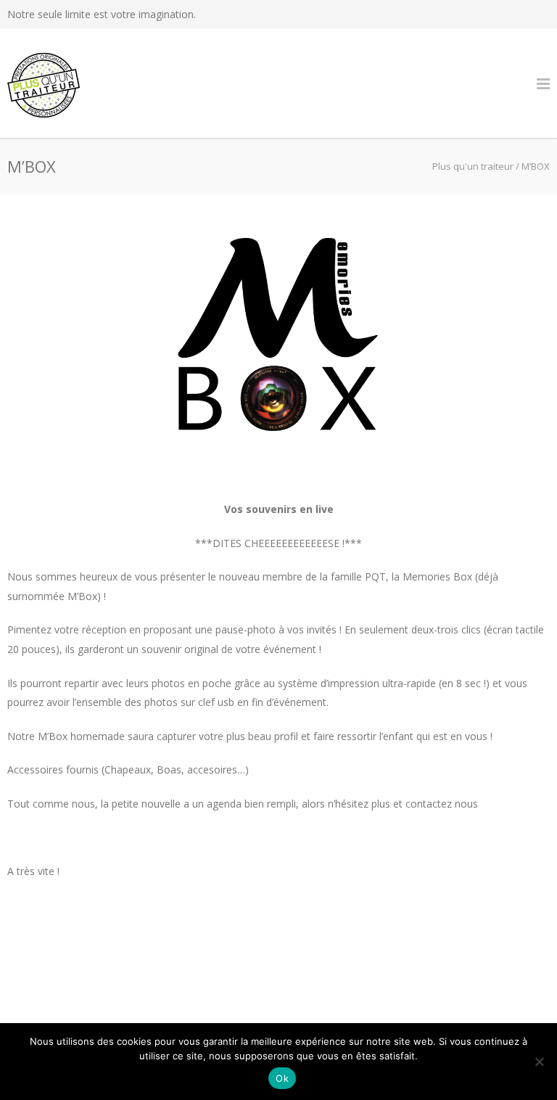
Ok (282, 1078)
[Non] (539, 1061)
